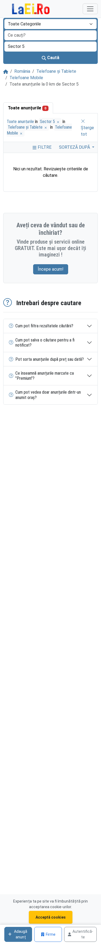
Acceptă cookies (51, 917)
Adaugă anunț (20, 934)
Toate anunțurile (27, 107)
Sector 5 (48, 121)
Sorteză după (75, 147)
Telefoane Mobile (26, 77)
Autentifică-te (82, 934)
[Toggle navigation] (90, 8)
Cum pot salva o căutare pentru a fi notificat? (45, 342)
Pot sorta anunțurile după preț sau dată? (49, 359)
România (22, 71)
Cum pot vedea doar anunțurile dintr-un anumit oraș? (48, 395)
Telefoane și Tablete (56, 71)
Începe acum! (51, 269)
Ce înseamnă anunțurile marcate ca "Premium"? (44, 376)
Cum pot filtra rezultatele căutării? (44, 325)
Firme (50, 934)
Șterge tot (87, 131)
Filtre (44, 147)
